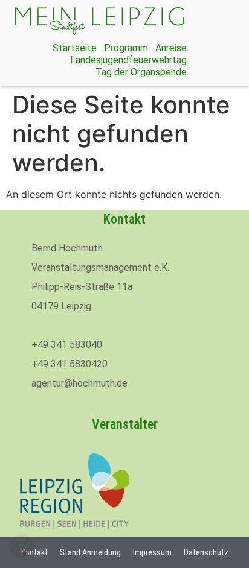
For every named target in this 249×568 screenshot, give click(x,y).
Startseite (75, 48)
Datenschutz (206, 552)
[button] (22, 546)
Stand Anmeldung (90, 552)
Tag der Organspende (141, 72)
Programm (126, 48)
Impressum (152, 552)
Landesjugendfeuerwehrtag (128, 60)
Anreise (171, 48)
